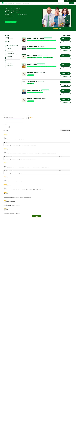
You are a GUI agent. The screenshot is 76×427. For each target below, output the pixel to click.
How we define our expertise (66, 35)
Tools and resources (26, 3)
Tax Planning (9, 63)
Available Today (10, 38)
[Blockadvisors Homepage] (66, 1)
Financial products (11, 3)
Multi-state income (10, 53)
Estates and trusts (10, 65)
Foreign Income (10, 51)
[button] (71, 3)
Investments (9, 48)
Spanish (8, 42)
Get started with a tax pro (11, 21)
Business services (18, 3)
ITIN (7, 62)
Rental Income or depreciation (12, 50)
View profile (65, 41)
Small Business (9, 56)
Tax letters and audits (11, 66)
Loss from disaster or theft (11, 54)
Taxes (6, 3)
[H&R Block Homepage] (61, 1)
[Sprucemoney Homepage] (71, 1)
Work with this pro (65, 38)
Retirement (9, 46)
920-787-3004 (8, 18)
